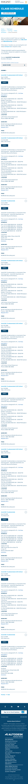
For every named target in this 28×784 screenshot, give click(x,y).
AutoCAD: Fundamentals (8, 200)
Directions (3, 241)
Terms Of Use (17, 778)
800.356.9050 (23, 717)
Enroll (5, 82)
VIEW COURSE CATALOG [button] (8, 13)
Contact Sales (4, 717)
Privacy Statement (9, 778)
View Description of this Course (9, 62)
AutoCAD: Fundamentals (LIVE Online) (12, 75)
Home (2, 29)
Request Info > (5, 127)
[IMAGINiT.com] (6, 2)
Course (3, 70)
